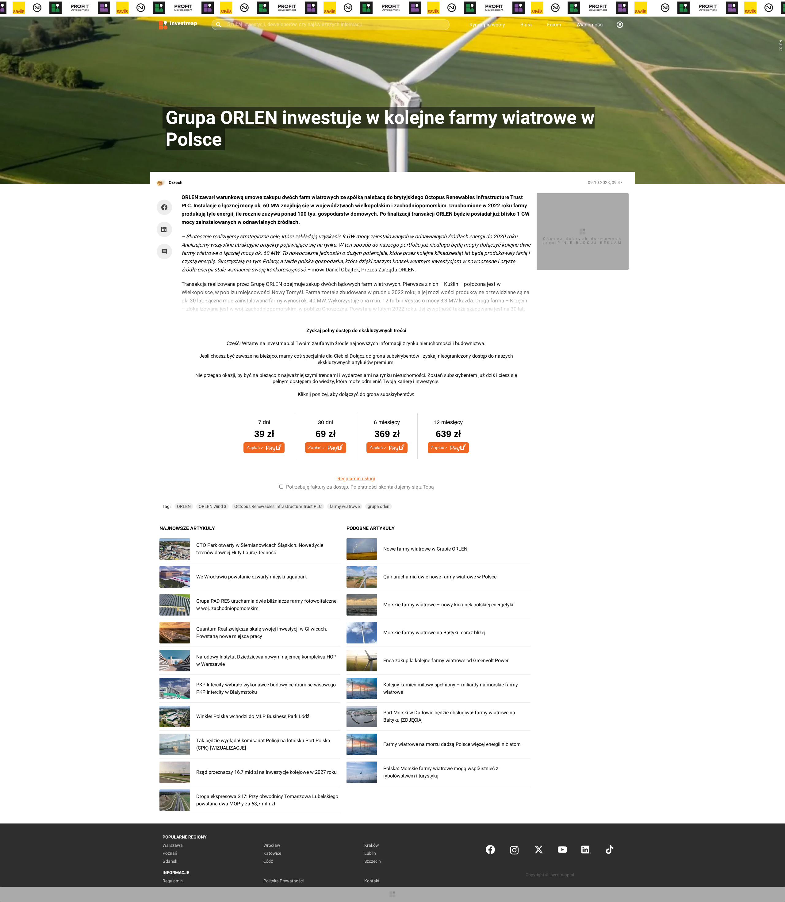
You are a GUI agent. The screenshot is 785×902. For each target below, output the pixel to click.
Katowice (272, 853)
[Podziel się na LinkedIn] (164, 229)
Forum (554, 25)
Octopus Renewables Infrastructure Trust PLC (278, 506)
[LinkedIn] (586, 851)
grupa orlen (378, 506)
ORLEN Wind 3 (212, 506)
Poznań (170, 853)
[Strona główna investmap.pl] (177, 24)
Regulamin (173, 880)
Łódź (268, 861)
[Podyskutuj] (165, 251)
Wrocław (271, 845)
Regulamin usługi (356, 479)
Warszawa (173, 845)
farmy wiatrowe (345, 506)
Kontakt (372, 880)
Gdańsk (170, 861)
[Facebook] (490, 851)
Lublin (370, 853)
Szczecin (372, 861)
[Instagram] (514, 851)
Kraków (371, 845)
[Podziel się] (165, 207)
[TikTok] (609, 851)
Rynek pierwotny (487, 25)
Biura (526, 25)
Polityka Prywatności (283, 880)
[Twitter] (538, 851)
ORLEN (184, 506)
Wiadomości (589, 25)
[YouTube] (562, 851)
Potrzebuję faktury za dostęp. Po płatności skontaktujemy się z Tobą (360, 487)
